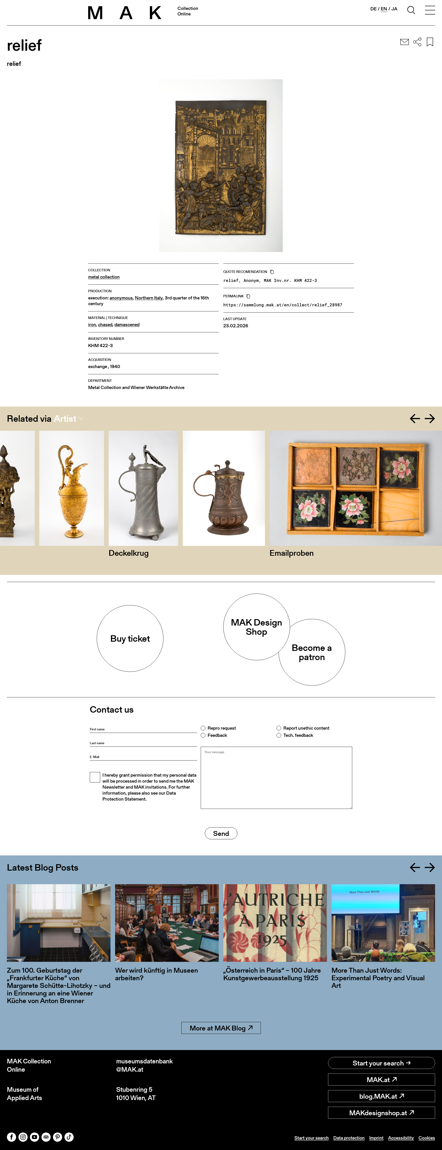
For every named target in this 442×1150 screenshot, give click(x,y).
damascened (127, 325)
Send (221, 833)
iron (92, 325)
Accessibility (401, 1138)
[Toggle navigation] (430, 11)
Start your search (378, 1063)
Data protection (349, 1138)
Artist (65, 418)
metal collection (104, 277)
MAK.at (378, 1079)
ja (394, 9)
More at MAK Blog (218, 1028)
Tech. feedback (298, 735)
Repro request (222, 728)
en (384, 9)
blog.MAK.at (378, 1096)
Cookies (427, 1138)
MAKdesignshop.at (378, 1113)
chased (105, 325)
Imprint (376, 1138)
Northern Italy (149, 298)
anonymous (121, 298)
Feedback (217, 735)
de (373, 9)
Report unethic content (306, 728)
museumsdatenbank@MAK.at (144, 1065)
